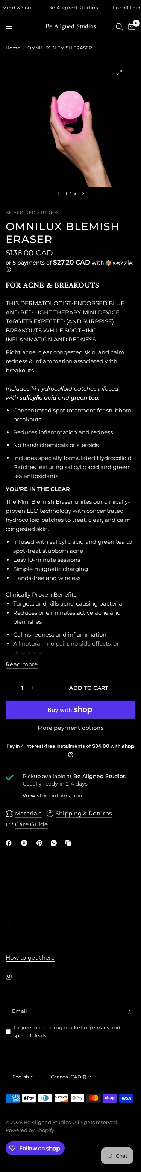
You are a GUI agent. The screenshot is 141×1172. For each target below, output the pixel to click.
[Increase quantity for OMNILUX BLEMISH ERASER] (32, 688)
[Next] (83, 193)
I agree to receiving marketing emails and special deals (67, 1031)
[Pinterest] (40, 842)
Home (13, 48)
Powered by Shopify (30, 1130)
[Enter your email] (127, 1011)
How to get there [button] (30, 957)
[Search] (119, 26)
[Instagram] (14, 976)
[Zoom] (119, 73)
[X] (25, 842)
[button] (70, 266)
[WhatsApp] (55, 842)
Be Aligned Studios (70, 26)
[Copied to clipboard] (69, 842)
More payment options (70, 727)
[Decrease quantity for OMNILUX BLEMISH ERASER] (11, 688)
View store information (52, 795)
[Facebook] (10, 842)
